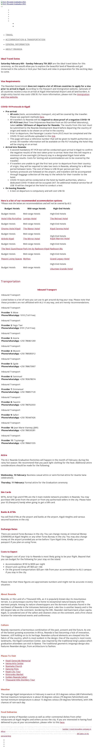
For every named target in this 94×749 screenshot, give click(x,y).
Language (14, 21)
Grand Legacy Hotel (59, 258)
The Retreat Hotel (59, 218)
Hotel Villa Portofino (11, 218)
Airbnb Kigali (7, 238)
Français (19, 26)
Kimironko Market (14, 674)
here (42, 117)
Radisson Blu (56, 248)
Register (14, 12)
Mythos (26, 258)
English (18, 23)
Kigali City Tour (13, 671)
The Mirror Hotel (31, 238)
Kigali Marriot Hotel (60, 238)
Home (12, 10)
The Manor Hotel (31, 228)
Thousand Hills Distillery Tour (20, 679)
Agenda (13, 16)
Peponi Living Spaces (11, 258)
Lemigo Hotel (29, 218)
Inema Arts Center (15, 663)
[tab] (49, 34)
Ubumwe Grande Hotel (61, 268)
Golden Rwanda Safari (16, 677)
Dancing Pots (12, 668)
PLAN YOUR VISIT (16, 14)
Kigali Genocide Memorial (18, 660)
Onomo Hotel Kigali (11, 228)
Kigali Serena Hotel (59, 228)
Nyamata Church (14, 666)
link (53, 136)
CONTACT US (15, 19)
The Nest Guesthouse (12, 248)
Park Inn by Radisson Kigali (36, 248)
